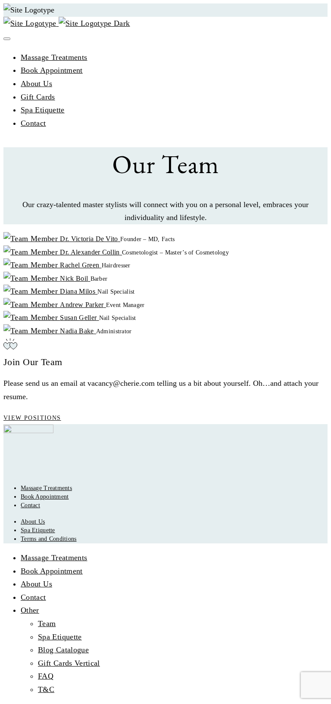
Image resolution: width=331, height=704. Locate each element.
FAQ (45, 676)
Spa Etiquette (43, 109)
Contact (33, 123)
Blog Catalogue (63, 649)
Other (30, 610)
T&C (46, 689)
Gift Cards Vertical (69, 663)
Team (47, 623)
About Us (36, 83)
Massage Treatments (54, 57)
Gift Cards (38, 97)
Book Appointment (52, 70)
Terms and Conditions (49, 539)
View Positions (32, 418)
